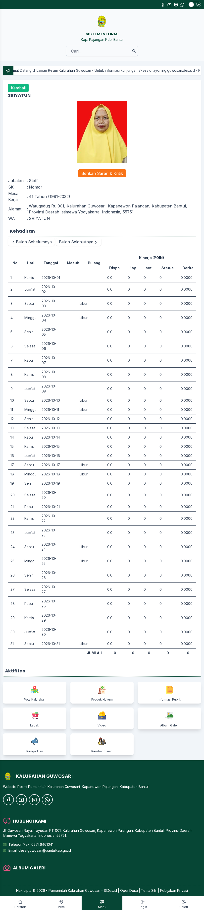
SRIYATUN (39, 218)
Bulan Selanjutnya (76, 241)
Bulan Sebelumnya (34, 241)
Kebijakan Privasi (174, 890)
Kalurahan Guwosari (84, 890)
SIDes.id (111, 890)
